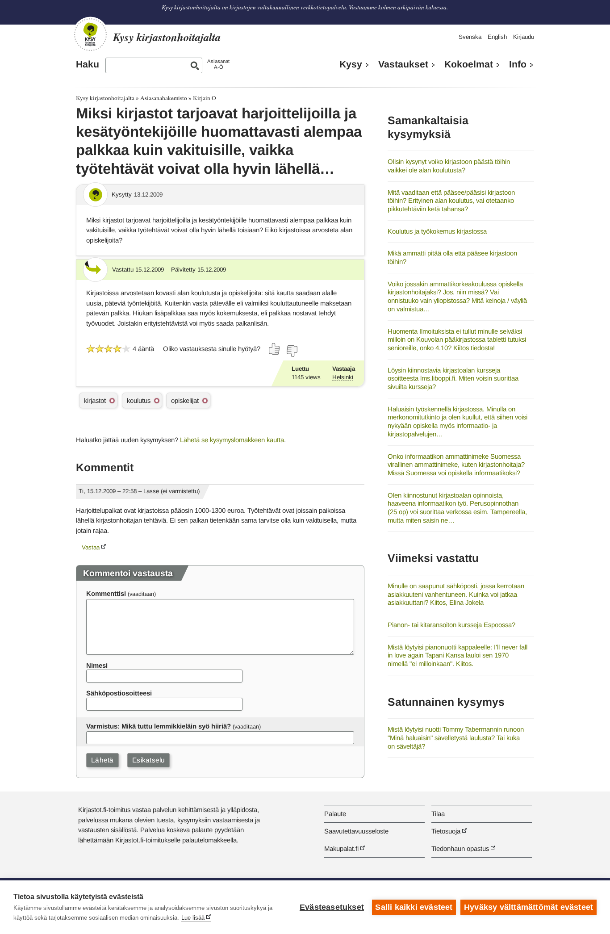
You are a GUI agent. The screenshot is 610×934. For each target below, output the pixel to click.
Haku (87, 64)
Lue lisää (193, 917)
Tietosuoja (445, 831)
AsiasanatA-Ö (218, 64)
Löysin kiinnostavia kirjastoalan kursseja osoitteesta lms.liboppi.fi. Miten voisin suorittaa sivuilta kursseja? (453, 378)
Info (517, 64)
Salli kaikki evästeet (413, 907)
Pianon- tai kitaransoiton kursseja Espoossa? (451, 624)
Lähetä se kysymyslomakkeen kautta (232, 440)
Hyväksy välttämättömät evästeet (528, 907)
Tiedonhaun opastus (460, 848)
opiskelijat (185, 400)
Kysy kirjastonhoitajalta (105, 98)
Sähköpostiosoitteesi (119, 693)
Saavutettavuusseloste (356, 831)
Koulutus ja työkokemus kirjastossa (437, 231)
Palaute (335, 813)
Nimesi (97, 665)
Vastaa (91, 547)
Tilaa (438, 813)
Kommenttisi (106, 593)
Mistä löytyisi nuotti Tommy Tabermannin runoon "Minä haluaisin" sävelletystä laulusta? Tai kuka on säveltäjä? (456, 737)
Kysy (350, 64)
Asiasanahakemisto (163, 98)
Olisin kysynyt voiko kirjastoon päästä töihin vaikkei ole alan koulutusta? (449, 166)
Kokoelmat (468, 64)
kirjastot (95, 400)
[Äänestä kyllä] (274, 349)
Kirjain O (204, 98)
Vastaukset (403, 64)
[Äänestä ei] (291, 351)
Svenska (470, 37)
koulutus (138, 400)
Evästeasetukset (332, 907)
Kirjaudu (523, 37)
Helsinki (342, 377)
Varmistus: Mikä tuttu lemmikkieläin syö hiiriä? (158, 726)
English (497, 37)
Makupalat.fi (341, 848)
